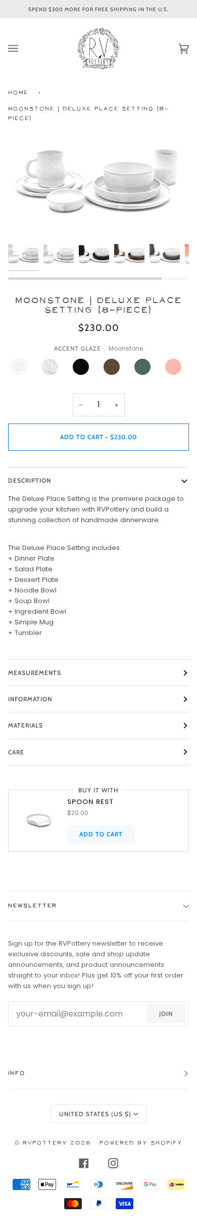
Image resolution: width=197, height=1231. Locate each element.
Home (18, 93)
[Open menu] (23, 48)
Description (29, 480)
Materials (25, 725)
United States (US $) (95, 1114)
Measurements (34, 672)
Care (16, 752)
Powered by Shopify (141, 1143)
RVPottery (45, 1143)
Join (166, 1013)
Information (30, 699)
